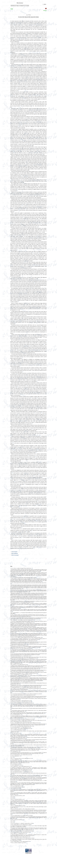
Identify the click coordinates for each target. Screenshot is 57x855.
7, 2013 (44, 4)
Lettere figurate (14, 551)
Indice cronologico (15, 555)
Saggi (11, 8)
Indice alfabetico (15, 553)
